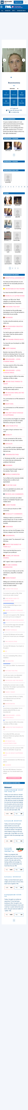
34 (17, 88)
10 (24, 187)
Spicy (13, 10)
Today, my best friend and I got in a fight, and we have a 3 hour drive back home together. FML (13, 881)
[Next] (18, 268)
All (2, 10)
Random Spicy (21, 10)
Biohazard (8, 787)
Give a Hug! (12, 88)
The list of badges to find (14, 777)
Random (7, 10)
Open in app (18, 2)
